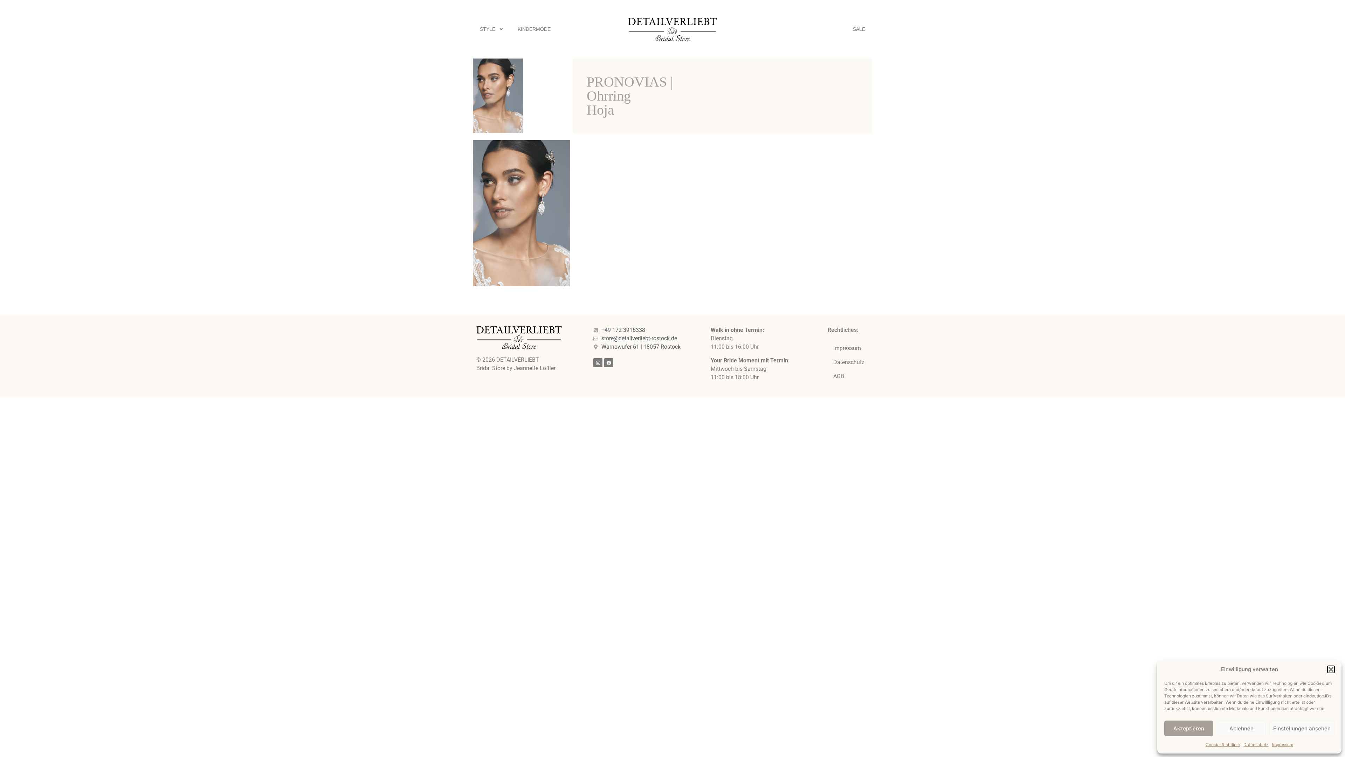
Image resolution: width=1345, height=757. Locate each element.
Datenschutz (1256, 744)
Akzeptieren (1188, 728)
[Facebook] (608, 362)
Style (487, 29)
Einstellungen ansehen (1302, 728)
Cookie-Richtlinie (1223, 744)
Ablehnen (1241, 728)
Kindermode (534, 29)
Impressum (1282, 744)
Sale (859, 29)
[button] (1330, 669)
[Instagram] (597, 362)
